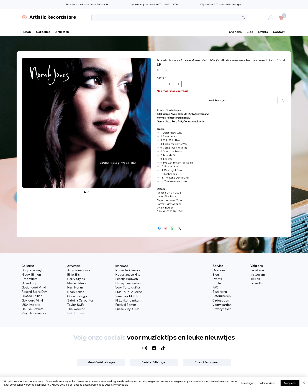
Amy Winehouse (78, 270)
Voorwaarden (222, 305)
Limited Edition (32, 296)
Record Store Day (34, 291)
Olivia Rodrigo (77, 296)
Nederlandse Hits (127, 274)
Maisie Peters (76, 283)
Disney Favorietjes (128, 283)
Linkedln (256, 283)
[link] (284, 15)
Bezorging (219, 291)
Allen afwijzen (267, 383)
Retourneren (221, 296)
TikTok (255, 279)
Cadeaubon (220, 300)
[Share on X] (179, 228)
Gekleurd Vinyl (32, 300)
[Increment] (179, 84)
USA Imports (31, 305)
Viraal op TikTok (126, 296)
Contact (218, 283)
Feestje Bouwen (126, 279)
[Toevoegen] (282, 100)
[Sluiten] (304, 383)
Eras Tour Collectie (128, 292)
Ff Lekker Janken (127, 300)
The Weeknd (76, 309)
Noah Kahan (75, 292)
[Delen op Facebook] (159, 228)
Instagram (257, 274)
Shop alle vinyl (32, 270)
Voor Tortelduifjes (128, 287)
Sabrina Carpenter (80, 300)
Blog (215, 274)
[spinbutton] (169, 84)
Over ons (218, 270)
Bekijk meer (75, 313)
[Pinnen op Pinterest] (166, 228)
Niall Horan (75, 287)
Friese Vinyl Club (127, 309)
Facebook (257, 270)
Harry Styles (76, 279)
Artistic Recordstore (52, 17)
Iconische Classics (127, 270)
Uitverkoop (29, 283)
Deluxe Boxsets (32, 309)
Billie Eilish (74, 274)
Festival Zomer (125, 305)
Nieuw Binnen (31, 274)
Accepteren (290, 383)
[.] (271, 18)
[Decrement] (159, 84)
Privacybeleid (222, 309)
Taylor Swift (75, 305)
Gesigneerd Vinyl (34, 287)
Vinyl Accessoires (34, 313)
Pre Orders (29, 279)
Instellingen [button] (247, 383)
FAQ (215, 287)
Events (217, 279)
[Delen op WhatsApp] (173, 228)
